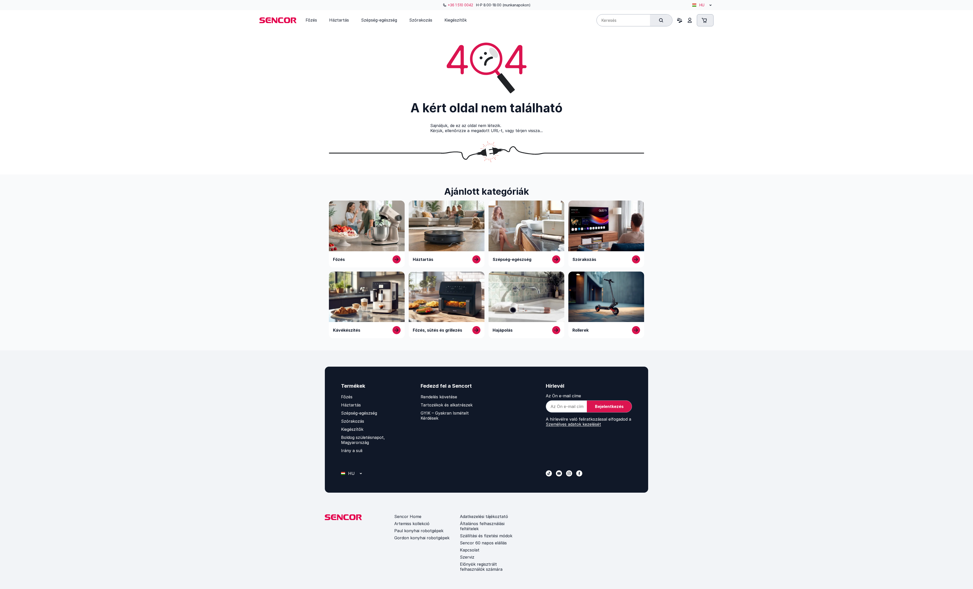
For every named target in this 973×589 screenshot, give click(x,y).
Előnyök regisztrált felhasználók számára (481, 567)
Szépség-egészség (359, 413)
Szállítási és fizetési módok (486, 535)
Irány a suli (351, 450)
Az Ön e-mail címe (563, 395)
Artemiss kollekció (411, 523)
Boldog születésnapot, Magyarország (363, 440)
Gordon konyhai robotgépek (422, 537)
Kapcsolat (469, 549)
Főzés (346, 396)
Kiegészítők (352, 429)
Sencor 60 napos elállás (483, 542)
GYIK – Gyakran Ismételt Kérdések (445, 415)
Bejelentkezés (609, 406)
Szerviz (467, 557)
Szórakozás (352, 421)
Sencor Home (407, 516)
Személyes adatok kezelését (573, 424)
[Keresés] (661, 20)
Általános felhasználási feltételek (482, 526)
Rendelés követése (439, 396)
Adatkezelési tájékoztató (484, 516)
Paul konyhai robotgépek (418, 530)
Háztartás (351, 404)
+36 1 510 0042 (460, 5)
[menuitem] (311, 20)
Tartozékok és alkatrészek (447, 404)
